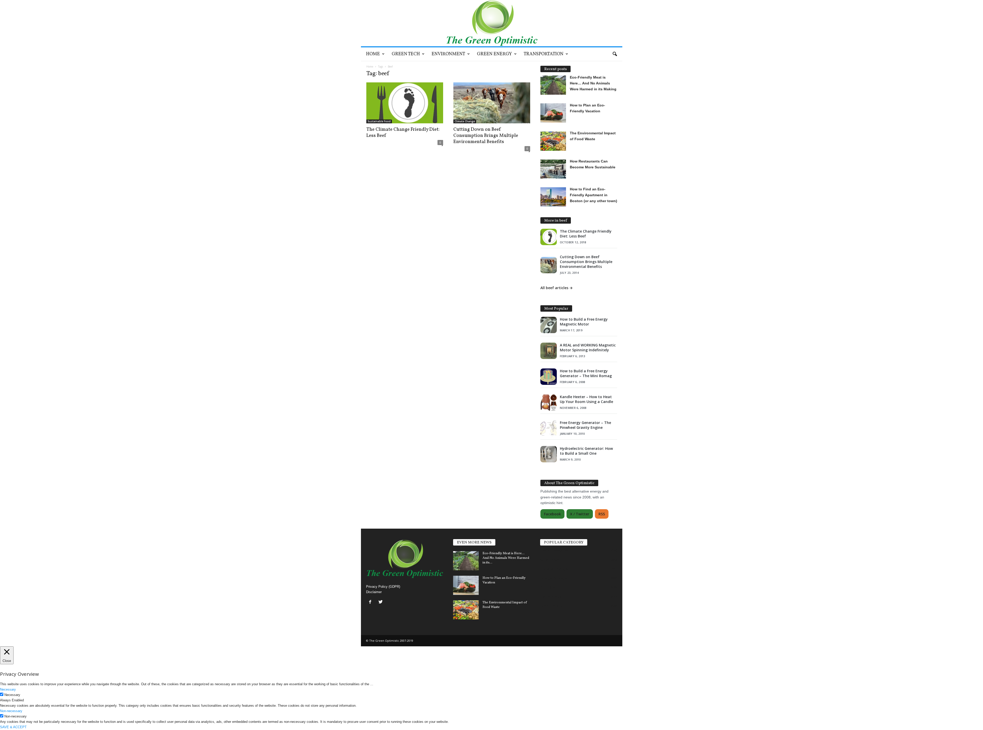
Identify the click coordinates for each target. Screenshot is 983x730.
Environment (448, 54)
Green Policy (551, 606)
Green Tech (406, 54)
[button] (614, 54)
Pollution (548, 587)
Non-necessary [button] (11, 711)
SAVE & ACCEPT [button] (13, 727)
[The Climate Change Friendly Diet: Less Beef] (404, 102)
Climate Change (465, 121)
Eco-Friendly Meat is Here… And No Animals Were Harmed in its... (506, 558)
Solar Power (550, 560)
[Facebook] (371, 602)
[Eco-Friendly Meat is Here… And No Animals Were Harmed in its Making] (466, 560)
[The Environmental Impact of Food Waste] (466, 609)
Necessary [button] (8, 689)
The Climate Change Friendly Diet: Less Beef (403, 132)
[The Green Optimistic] (491, 23)
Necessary (12, 695)
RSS (602, 513)
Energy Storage (553, 578)
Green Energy (494, 54)
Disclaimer (374, 592)
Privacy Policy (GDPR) (383, 587)
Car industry (551, 596)
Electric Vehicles (554, 550)
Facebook (552, 513)
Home (373, 54)
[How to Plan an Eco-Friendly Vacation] (466, 585)
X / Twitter (579, 513)
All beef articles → (556, 287)
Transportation (543, 54)
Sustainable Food (379, 121)
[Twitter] (381, 602)
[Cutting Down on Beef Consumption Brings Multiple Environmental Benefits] (491, 102)
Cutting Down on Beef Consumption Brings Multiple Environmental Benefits (485, 135)
